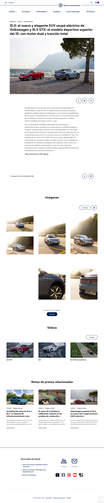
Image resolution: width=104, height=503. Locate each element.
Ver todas (85, 208)
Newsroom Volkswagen (29, 475)
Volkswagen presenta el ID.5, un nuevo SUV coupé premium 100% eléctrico (83, 413)
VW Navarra (90, 11)
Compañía (56, 11)
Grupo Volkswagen (73, 11)
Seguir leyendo (10, 427)
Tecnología (25, 11)
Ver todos (91, 337)
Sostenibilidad (41, 11)
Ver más (52, 314)
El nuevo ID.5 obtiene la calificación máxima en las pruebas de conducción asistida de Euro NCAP (50, 415)
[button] (6, 2)
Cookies (68, 498)
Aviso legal (49, 498)
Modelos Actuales (28, 21)
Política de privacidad (59, 498)
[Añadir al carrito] (84, 100)
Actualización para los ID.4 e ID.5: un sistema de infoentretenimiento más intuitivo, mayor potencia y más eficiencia (19, 416)
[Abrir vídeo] (20, 350)
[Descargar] (84, 176)
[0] (96, 2)
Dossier (20, 21)
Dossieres (11, 2)
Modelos (12, 11)
